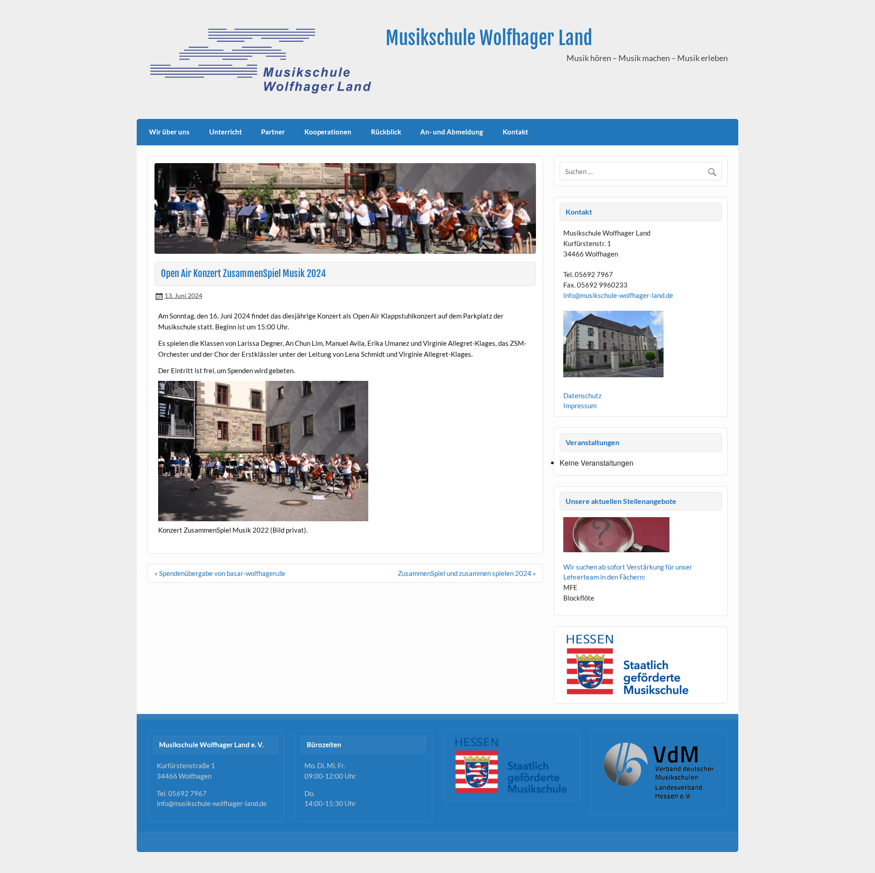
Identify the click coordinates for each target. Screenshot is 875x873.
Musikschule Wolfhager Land (489, 38)
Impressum (580, 405)
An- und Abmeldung (451, 132)
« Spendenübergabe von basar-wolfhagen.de (219, 573)
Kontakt (515, 132)
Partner (273, 132)
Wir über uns (169, 132)
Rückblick (386, 132)
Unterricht (225, 132)
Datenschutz (582, 395)
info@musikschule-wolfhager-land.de (618, 295)
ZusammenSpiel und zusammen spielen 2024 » (467, 573)
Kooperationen (327, 132)
